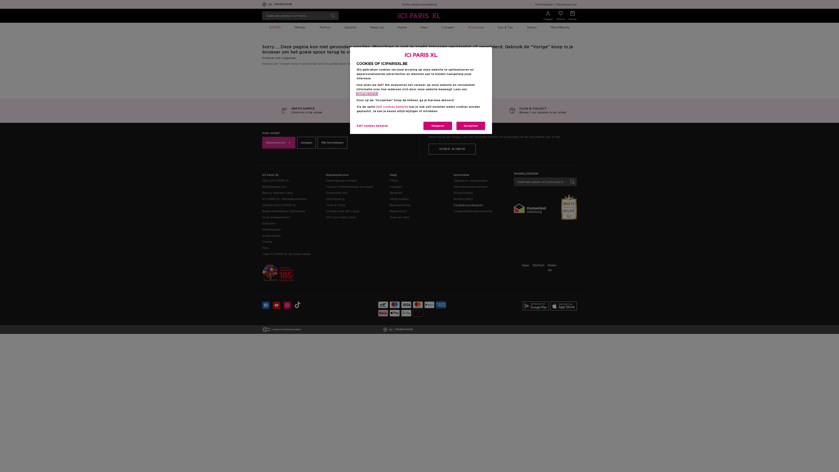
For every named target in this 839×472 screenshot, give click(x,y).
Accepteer (471, 126)
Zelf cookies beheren (372, 126)
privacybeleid (367, 93)
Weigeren (437, 126)
